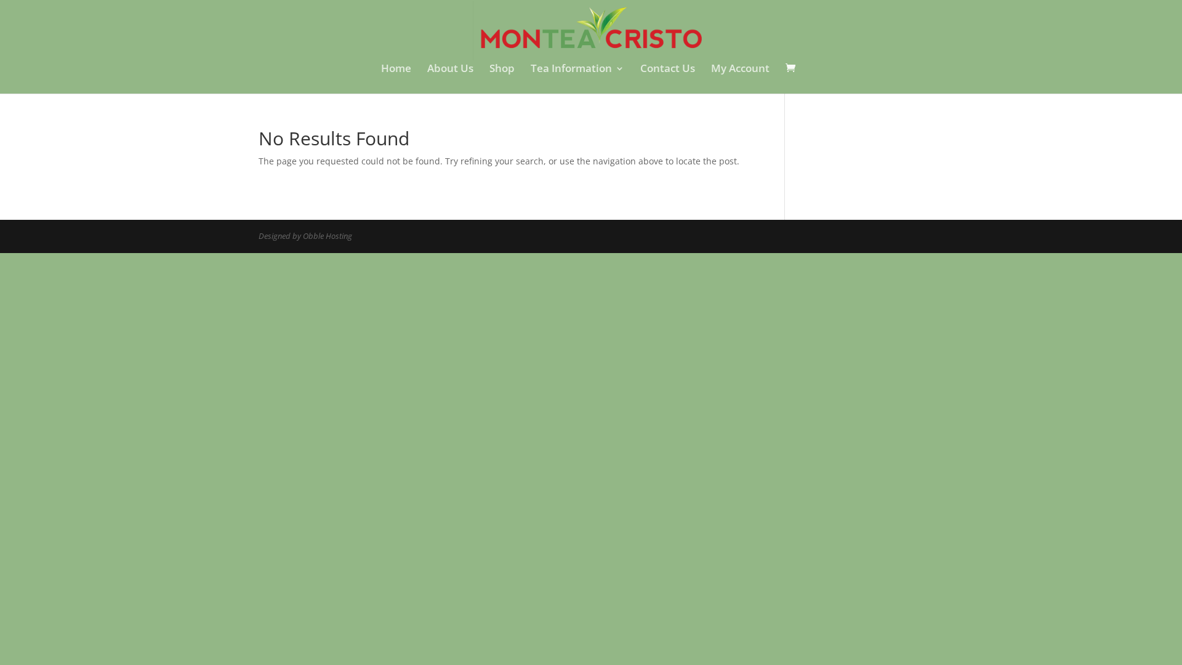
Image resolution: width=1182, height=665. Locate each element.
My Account (740, 69)
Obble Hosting (327, 235)
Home (396, 69)
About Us (450, 69)
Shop (502, 69)
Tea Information (571, 69)
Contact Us (667, 69)
